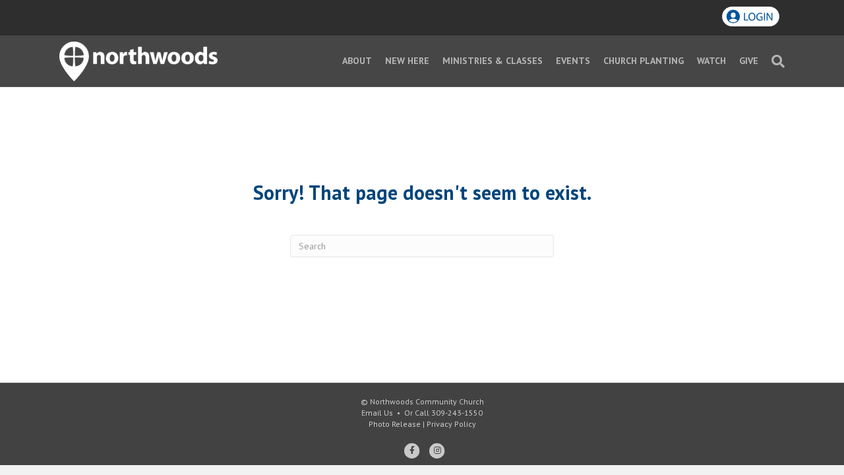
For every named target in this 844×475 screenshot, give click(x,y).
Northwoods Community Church (427, 401)
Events (573, 61)
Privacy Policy (451, 424)
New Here (407, 61)
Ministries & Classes (492, 61)
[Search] (775, 61)
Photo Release (395, 424)
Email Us (377, 413)
